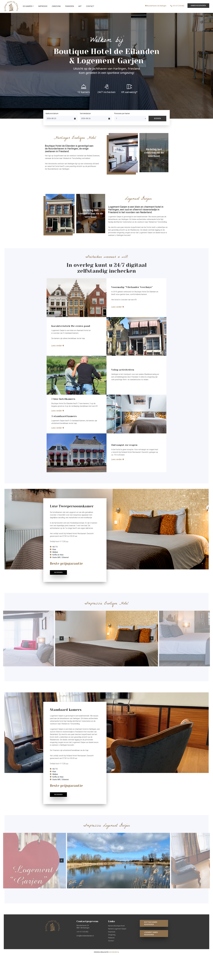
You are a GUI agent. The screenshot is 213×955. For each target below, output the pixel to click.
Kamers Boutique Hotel (116, 926)
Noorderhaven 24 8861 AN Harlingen (83, 927)
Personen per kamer (122, 113)
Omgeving (56, 6)
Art (80, 6)
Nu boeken (58, 572)
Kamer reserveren (198, 5)
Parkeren (69, 6)
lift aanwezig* (129, 92)
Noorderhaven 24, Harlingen (156, 6)
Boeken (157, 118)
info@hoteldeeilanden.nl (85, 936)
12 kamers (83, 92)
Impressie (42, 6)
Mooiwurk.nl (114, 952)
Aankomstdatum (51, 113)
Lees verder (116, 307)
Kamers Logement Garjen (117, 929)
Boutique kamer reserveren (150, 923)
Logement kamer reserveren (151, 933)
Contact (90, 6)
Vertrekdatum (85, 113)
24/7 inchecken (106, 92)
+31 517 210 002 (178, 6)
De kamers (27, 6)
